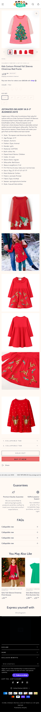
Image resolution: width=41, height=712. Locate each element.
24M (5, 98)
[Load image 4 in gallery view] (25, 52)
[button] (33, 4)
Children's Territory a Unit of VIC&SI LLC (15, 63)
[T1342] (21, 89)
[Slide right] (37, 52)
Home (3, 59)
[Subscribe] (38, 664)
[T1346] (8, 89)
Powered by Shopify (20, 707)
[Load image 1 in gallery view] (10, 52)
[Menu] (2, 4)
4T (18, 98)
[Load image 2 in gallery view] (15, 52)
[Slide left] (4, 52)
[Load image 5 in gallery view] (31, 52)
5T (25, 98)
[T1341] (3, 89)
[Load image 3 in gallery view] (20, 52)
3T (12, 98)
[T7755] (12, 89)
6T (31, 98)
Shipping (4, 76)
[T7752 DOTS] (16, 89)
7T (4, 103)
